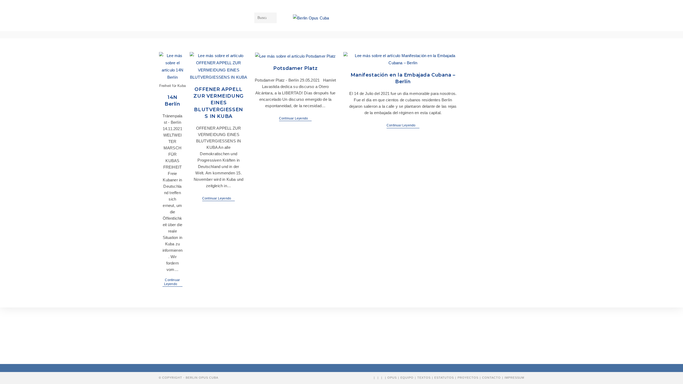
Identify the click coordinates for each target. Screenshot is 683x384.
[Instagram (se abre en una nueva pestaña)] (417, 18)
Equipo (407, 377)
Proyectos (468, 377)
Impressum (514, 377)
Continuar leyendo (173, 282)
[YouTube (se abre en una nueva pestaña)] (425, 18)
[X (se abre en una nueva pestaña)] (402, 18)
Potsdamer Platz (295, 68)
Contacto (491, 377)
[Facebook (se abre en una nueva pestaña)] (409, 18)
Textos (424, 377)
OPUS (392, 377)
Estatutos (444, 377)
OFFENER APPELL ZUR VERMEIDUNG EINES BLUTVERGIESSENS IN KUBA (218, 102)
